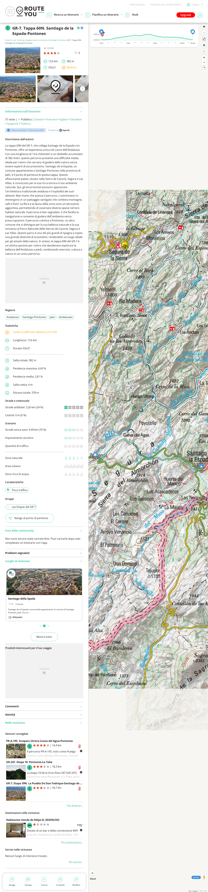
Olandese (76, 119)
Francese (51, 119)
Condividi (60, 885)
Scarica (44, 885)
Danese (39, 119)
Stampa (28, 885)
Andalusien (66, 317)
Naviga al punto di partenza (31, 518)
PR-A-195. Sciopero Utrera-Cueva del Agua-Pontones (39, 741)
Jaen (35, 40)
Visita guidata (137, 4)
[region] (148, 457)
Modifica (76, 885)
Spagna (29, 40)
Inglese (63, 119)
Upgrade (185, 15)
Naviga (12, 885)
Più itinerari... (75, 806)
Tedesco (26, 123)
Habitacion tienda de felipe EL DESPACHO (32, 820)
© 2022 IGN (202, 891)
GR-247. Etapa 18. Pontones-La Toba (29, 762)
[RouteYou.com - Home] (30, 11)
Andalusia (43, 40)
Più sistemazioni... (72, 842)
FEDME (50, 48)
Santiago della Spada (21, 598)
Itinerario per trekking (14, 40)
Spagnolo (12, 123)
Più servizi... (76, 862)
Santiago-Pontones (57, 40)
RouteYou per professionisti (165, 4)
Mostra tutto (44, 637)
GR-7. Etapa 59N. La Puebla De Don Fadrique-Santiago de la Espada (49, 783)
